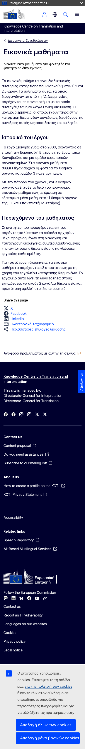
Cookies (9, 632)
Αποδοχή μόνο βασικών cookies (49, 738)
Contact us (12, 606)
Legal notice (13, 650)
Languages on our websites (25, 624)
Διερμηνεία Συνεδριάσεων (28, 40)
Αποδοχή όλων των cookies (45, 725)
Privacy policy (14, 641)
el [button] (55, 14)
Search (65, 14)
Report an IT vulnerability (23, 615)
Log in (44, 14)
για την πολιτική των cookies (48, 686)
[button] (9, 308)
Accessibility (13, 517)
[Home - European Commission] (14, 14)
